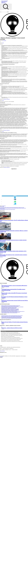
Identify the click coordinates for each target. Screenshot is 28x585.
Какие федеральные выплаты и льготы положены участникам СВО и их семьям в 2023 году (12, 311)
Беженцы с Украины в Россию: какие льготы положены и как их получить (10, 305)
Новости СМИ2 (2, 206)
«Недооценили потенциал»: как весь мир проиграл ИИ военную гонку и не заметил (12, 315)
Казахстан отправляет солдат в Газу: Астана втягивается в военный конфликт (11, 316)
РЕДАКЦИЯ (4, 40)
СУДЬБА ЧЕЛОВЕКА (4, 1)
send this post (8, 167)
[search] (6, 7)
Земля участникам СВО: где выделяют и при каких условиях (9, 307)
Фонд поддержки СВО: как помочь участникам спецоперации (9, 310)
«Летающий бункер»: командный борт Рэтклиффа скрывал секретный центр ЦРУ (11, 317)
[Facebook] (1, 354)
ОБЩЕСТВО (3, 2)
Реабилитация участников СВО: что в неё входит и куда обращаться (9, 309)
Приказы (5, 167)
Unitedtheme (1, 356)
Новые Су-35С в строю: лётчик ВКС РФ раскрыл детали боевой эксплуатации (11, 318)
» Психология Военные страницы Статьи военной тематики (7, 209)
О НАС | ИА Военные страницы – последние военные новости (9, 312)
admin (3, 100)
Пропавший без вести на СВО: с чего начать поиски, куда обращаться (10, 308)
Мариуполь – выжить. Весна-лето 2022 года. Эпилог (11, 327)
